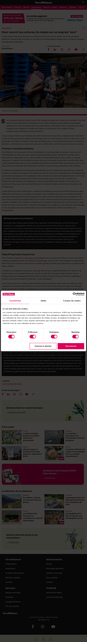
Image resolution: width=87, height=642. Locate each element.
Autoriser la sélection (43, 346)
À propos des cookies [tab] (72, 301)
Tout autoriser (70, 346)
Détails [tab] (43, 301)
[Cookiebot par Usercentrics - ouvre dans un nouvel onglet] (74, 294)
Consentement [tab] (15, 301)
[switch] (33, 336)
